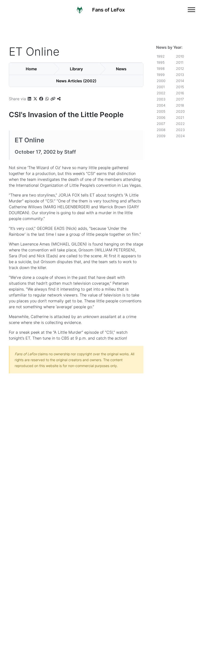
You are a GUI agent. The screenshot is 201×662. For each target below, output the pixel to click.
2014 (180, 81)
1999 (161, 75)
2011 (179, 62)
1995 (160, 62)
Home (31, 68)
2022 (180, 124)
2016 (180, 93)
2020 (180, 111)
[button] (29, 99)
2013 (180, 75)
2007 (161, 124)
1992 (161, 56)
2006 (161, 117)
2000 (161, 81)
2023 (180, 130)
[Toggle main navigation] (191, 9)
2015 (180, 87)
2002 (161, 93)
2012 (180, 68)
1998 (161, 68)
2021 (180, 117)
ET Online (29, 140)
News (121, 68)
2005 (161, 111)
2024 (180, 136)
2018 (180, 105)
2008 (161, 130)
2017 (180, 99)
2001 (161, 87)
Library (76, 68)
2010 (180, 56)
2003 (161, 99)
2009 (161, 136)
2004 (161, 105)
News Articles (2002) (76, 80)
